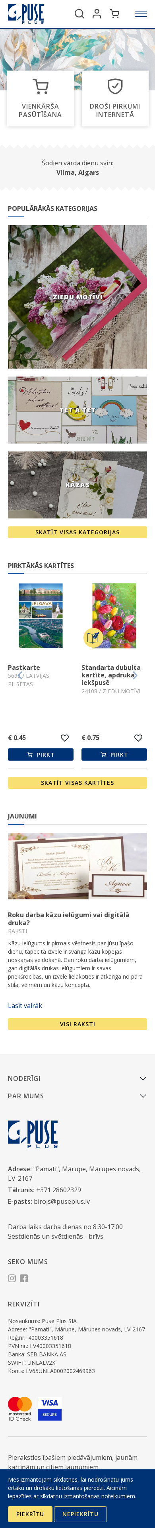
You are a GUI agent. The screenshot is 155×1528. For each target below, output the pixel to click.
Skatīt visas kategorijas (77, 532)
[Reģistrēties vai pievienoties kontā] (97, 14)
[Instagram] (12, 1279)
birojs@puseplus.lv (62, 1201)
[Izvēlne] (141, 14)
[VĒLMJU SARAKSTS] (82, 738)
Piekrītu (30, 1514)
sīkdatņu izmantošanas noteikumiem (87, 1496)
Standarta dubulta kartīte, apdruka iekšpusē (54, 675)
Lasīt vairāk (25, 1005)
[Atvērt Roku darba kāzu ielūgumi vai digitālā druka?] (77, 866)
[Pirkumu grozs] (114, 14)
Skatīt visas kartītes (77, 782)
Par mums (26, 1096)
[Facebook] (24, 1279)
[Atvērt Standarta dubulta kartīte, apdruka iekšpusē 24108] (58, 617)
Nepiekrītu (80, 1514)
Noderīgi (24, 1078)
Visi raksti (77, 1024)
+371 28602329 (58, 1190)
